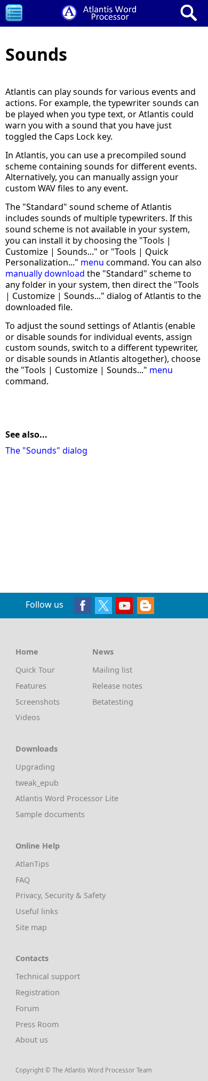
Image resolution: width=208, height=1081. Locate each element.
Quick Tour (35, 670)
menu (92, 262)
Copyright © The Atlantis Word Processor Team (83, 1070)
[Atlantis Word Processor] (101, 12)
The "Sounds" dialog (46, 450)
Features (30, 686)
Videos (27, 717)
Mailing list (112, 670)
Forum (27, 1008)
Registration (37, 992)
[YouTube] (124, 604)
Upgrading (35, 767)
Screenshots (37, 702)
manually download (45, 273)
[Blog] (145, 604)
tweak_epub (37, 783)
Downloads (36, 749)
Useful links (36, 911)
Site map (31, 927)
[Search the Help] (188, 12)
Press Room (37, 1024)
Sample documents (50, 814)
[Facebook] (82, 604)
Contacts (32, 958)
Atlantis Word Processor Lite (66, 798)
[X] (103, 604)
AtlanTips (32, 864)
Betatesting (112, 702)
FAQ (22, 880)
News (103, 652)
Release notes (117, 686)
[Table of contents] (13, 12)
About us (31, 1040)
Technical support (47, 976)
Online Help (37, 846)
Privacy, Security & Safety (60, 895)
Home (26, 652)
